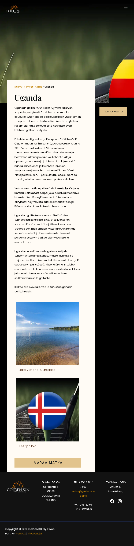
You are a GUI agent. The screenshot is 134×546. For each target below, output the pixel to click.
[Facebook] (112, 501)
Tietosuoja (35, 533)
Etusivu (18, 86)
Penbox (21, 533)
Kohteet (28, 86)
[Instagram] (120, 501)
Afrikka (38, 86)
